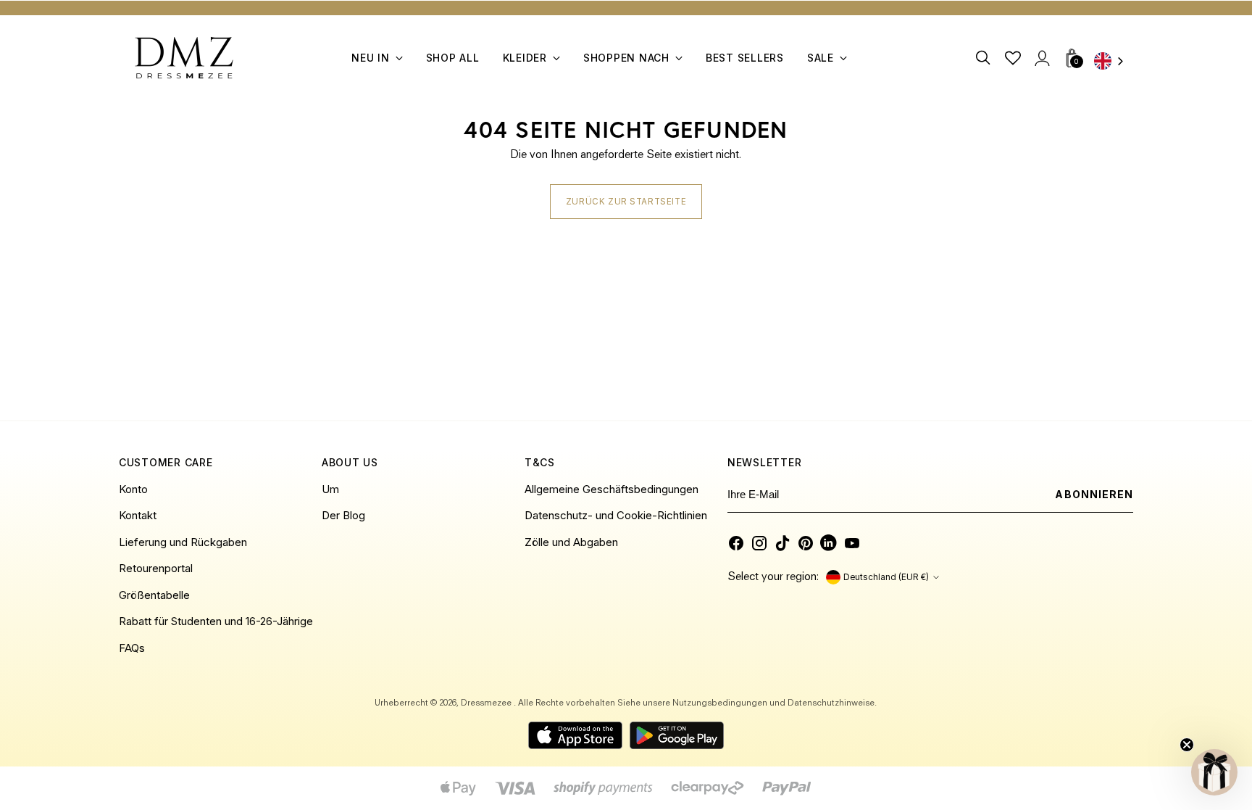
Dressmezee (487, 703)
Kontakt (137, 515)
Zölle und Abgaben (571, 542)
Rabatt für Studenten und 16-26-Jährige (216, 621)
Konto (133, 489)
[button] (1214, 772)
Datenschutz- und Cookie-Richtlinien (616, 515)
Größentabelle (154, 595)
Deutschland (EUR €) (886, 577)
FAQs (132, 648)
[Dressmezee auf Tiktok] (782, 543)
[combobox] (1113, 62)
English (1113, 62)
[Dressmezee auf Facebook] (736, 543)
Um (330, 489)
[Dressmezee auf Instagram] (759, 543)
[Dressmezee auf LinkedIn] (829, 543)
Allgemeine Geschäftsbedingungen (611, 489)
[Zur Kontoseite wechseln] (1041, 58)
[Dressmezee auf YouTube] (852, 543)
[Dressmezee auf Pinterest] (805, 543)
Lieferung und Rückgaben (183, 542)
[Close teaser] (1187, 744)
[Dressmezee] (184, 57)
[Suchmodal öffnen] (984, 58)
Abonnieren (1094, 494)
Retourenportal (156, 568)
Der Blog (343, 515)
